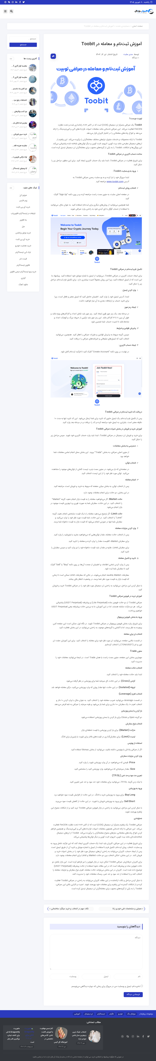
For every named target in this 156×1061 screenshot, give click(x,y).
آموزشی (77, 1013)
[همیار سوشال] (144, 12)
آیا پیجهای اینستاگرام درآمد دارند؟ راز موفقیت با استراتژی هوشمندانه (19, 168)
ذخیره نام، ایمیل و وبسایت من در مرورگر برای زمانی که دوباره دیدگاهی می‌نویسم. (105, 986)
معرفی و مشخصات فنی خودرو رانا (127, 909)
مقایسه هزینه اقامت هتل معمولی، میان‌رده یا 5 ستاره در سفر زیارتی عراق (19, 145)
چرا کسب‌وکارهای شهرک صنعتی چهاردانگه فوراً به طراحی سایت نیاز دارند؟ (19, 111)
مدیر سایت (128, 54)
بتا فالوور (23, 220)
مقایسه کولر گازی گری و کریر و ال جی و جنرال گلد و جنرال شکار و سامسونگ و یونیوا (19, 77)
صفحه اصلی (137, 26)
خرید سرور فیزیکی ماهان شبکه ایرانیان (19, 134)
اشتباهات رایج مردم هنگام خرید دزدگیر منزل (19, 100)
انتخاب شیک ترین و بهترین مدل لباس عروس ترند (79, 1035)
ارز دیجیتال (89, 1013)
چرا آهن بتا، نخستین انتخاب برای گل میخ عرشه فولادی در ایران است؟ (19, 88)
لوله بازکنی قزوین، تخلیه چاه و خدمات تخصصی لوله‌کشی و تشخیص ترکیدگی (19, 157)
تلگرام (112, 1013)
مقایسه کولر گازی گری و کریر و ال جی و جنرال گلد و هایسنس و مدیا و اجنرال (19, 66)
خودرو (120, 1013)
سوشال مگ (131, 1013)
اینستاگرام (101, 1013)
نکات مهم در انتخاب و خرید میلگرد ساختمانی (70, 909)
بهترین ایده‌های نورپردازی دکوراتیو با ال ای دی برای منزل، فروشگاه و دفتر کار (19, 122)
